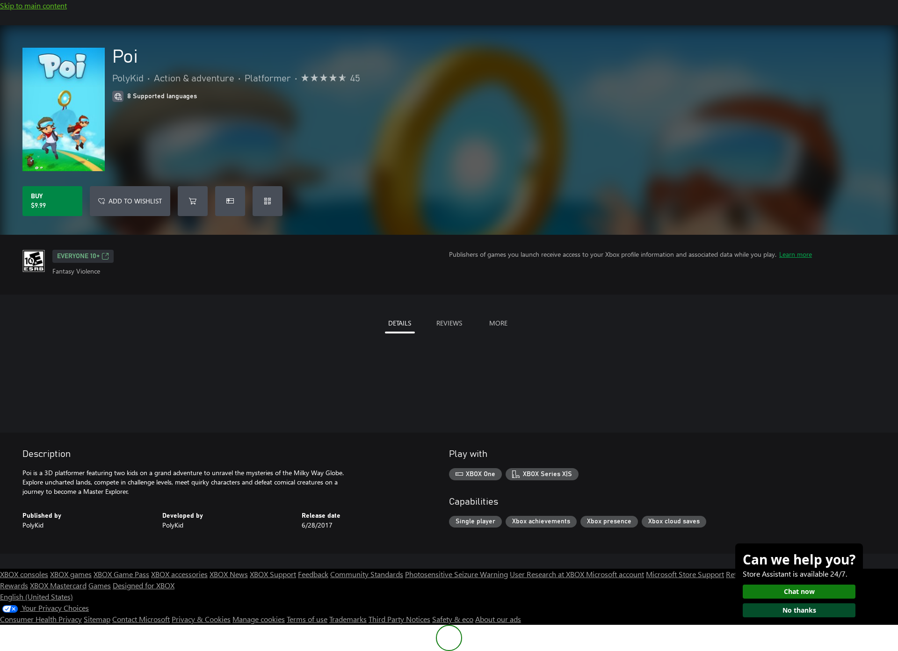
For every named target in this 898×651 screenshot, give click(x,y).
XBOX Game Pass (121, 574)
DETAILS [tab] (399, 322)
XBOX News (229, 574)
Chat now (799, 591)
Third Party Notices (399, 619)
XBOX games (71, 574)
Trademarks (348, 619)
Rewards (14, 585)
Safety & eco (452, 619)
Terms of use (307, 619)
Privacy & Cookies (201, 619)
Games (99, 585)
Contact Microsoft (141, 619)
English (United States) (36, 596)
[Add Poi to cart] (193, 201)
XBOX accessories (179, 574)
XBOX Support (273, 574)
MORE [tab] (498, 322)
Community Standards (366, 574)
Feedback (313, 574)
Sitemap (97, 619)
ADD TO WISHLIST (135, 200)
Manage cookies (258, 619)
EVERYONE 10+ (78, 256)
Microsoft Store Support (685, 574)
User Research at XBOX (548, 574)
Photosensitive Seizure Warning (456, 574)
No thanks (799, 610)
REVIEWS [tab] (449, 322)
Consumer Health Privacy (41, 619)
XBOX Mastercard (58, 585)
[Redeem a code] (267, 201)
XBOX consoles (24, 574)
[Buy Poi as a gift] (230, 201)
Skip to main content (33, 5)
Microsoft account (615, 574)
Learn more (795, 254)
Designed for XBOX (143, 585)
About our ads (498, 619)
